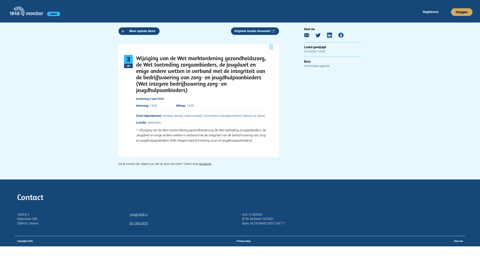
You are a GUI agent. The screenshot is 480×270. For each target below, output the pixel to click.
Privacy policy (243, 241)
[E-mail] (309, 36)
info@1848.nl (139, 214)
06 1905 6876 (139, 223)
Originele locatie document (253, 31)
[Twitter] (321, 36)
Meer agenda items (142, 31)
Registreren (431, 12)
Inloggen (462, 12)
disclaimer (205, 164)
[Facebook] (343, 36)
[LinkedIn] (332, 36)
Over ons (458, 241)
